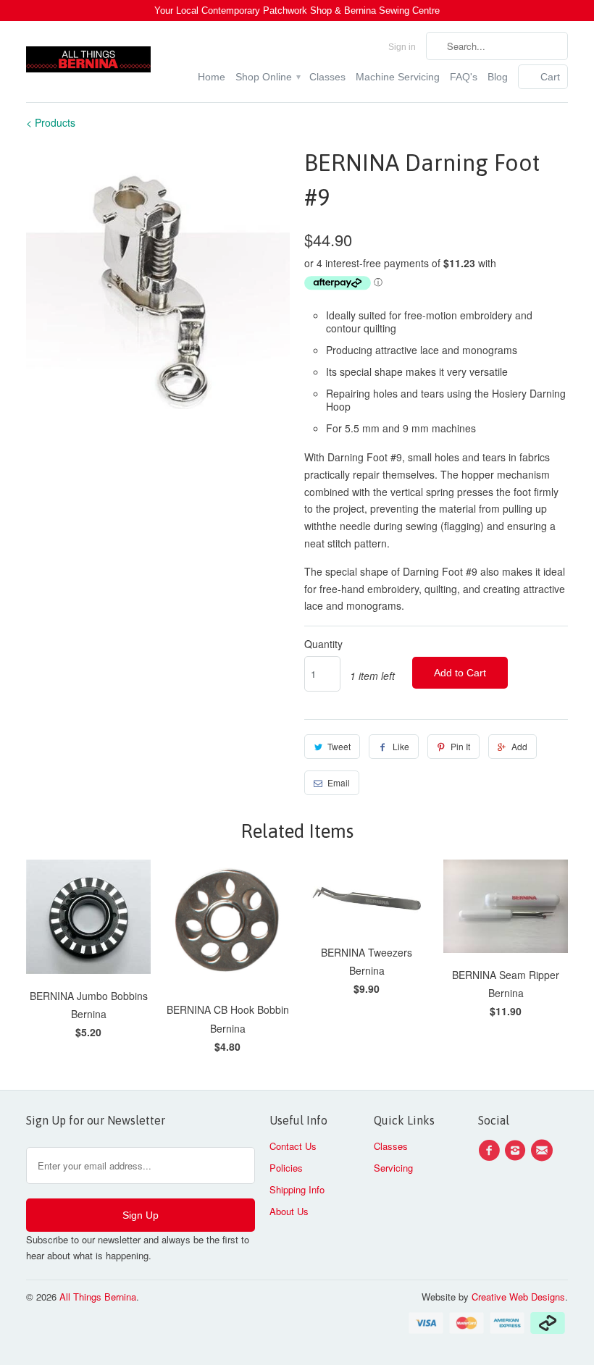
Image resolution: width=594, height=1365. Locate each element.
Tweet (339, 746)
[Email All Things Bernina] (544, 1151)
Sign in (402, 47)
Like (401, 746)
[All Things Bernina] (88, 56)
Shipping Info (297, 1189)
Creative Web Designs (518, 1296)
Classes (327, 77)
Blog (498, 77)
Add (519, 746)
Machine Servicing (398, 77)
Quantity (323, 644)
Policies (286, 1168)
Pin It (460, 746)
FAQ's (463, 77)
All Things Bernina (97, 1296)
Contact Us (293, 1146)
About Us (289, 1211)
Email (338, 782)
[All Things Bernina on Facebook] (491, 1151)
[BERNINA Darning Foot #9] (158, 277)
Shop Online (267, 77)
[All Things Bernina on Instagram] (517, 1151)
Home (211, 77)
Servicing (393, 1168)
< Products (50, 122)
